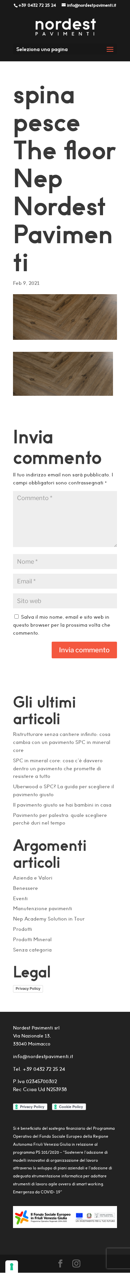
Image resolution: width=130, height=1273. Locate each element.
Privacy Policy (28, 988)
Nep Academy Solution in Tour (49, 918)
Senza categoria (32, 949)
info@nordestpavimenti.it (43, 1056)
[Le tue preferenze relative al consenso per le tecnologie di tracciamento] (11, 1266)
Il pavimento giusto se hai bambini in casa (62, 804)
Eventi (20, 898)
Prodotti (22, 929)
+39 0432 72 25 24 (43, 1068)
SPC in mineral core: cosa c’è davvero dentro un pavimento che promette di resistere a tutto (58, 768)
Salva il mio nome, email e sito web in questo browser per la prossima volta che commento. (61, 624)
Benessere (25, 888)
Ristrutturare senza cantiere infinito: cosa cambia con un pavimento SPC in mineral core (61, 742)
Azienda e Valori (32, 877)
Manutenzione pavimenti (42, 908)
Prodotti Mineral (32, 939)
